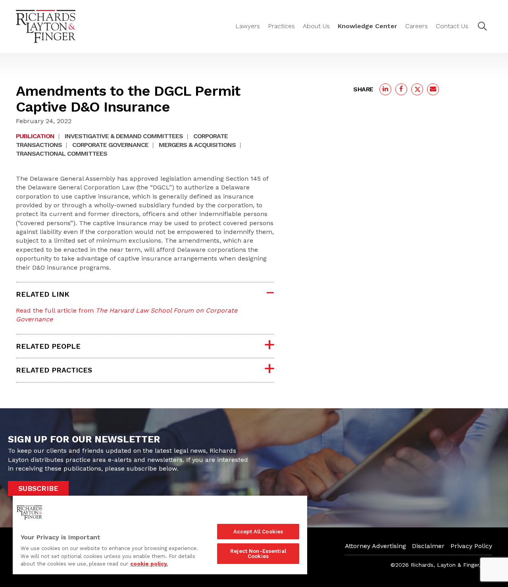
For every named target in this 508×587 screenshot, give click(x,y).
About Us (316, 26)
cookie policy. (149, 564)
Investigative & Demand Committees (124, 136)
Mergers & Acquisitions (197, 145)
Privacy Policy (471, 546)
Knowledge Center (367, 26)
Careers (416, 26)
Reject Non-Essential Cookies (258, 553)
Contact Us (452, 26)
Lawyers (247, 26)
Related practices (54, 370)
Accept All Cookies (258, 532)
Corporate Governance (110, 145)
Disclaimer (428, 546)
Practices (281, 26)
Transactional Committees (61, 153)
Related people (48, 346)
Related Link (42, 294)
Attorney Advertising (375, 546)
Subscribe (38, 488)
